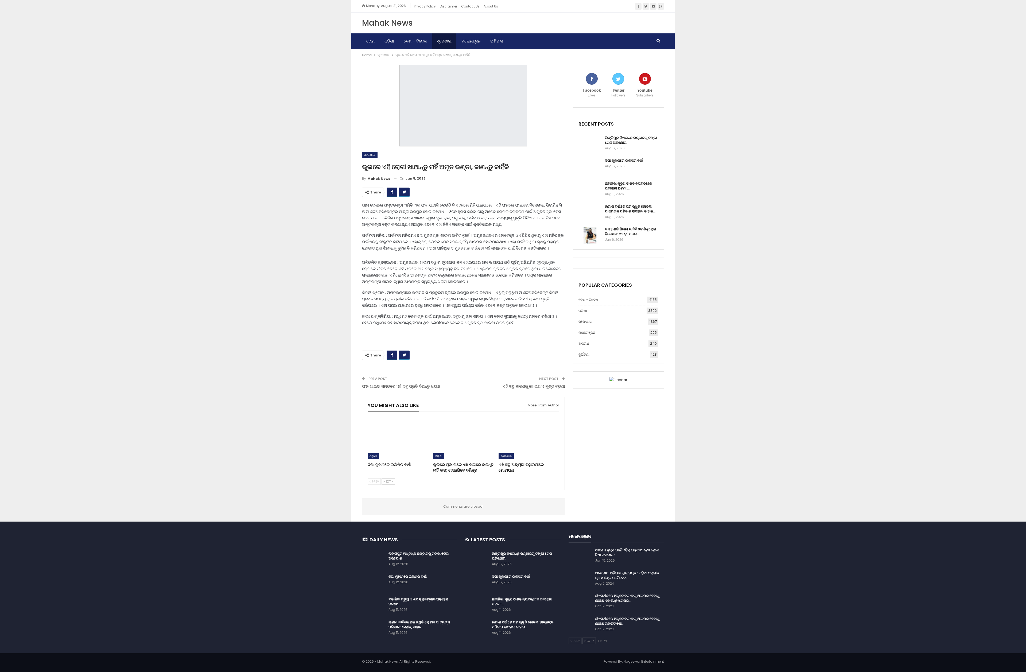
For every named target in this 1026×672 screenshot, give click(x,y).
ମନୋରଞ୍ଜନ (470, 41)
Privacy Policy (425, 6)
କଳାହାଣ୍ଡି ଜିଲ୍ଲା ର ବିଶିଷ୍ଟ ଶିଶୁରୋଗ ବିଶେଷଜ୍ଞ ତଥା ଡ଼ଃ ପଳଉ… (630, 231)
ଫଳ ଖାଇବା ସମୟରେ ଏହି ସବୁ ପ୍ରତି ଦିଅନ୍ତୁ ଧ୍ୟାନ (401, 386)
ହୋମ (370, 41)
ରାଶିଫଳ (496, 41)
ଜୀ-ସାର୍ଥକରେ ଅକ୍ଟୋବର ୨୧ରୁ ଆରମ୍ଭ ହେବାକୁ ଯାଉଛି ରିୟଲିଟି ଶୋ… (627, 621)
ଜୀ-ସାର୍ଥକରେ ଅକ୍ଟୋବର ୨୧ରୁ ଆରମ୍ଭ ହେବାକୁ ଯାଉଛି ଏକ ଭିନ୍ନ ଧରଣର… (627, 598)
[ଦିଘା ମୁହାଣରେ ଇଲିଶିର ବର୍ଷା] (398, 438)
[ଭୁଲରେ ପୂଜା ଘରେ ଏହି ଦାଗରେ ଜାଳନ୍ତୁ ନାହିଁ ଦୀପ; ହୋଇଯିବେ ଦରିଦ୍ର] (463, 438)
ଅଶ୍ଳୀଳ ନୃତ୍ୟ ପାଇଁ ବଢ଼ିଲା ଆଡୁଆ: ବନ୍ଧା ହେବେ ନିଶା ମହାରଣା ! (627, 552)
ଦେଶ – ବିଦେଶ (415, 41)
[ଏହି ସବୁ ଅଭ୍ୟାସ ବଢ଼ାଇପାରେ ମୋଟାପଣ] (529, 438)
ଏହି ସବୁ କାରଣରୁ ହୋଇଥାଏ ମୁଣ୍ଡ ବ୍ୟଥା (534, 386)
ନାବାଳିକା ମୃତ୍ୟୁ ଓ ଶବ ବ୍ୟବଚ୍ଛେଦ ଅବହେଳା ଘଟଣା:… (628, 186)
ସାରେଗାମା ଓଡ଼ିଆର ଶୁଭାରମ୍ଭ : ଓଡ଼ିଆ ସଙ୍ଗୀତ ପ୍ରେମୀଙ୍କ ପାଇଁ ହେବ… (627, 575)
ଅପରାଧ (583, 343)
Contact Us (470, 6)
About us (491, 6)
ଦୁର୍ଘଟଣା (583, 354)
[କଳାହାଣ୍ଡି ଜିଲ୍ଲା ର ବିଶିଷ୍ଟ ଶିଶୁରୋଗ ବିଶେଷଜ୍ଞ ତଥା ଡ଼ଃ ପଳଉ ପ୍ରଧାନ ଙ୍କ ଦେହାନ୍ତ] (589, 235)
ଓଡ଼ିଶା (389, 41)
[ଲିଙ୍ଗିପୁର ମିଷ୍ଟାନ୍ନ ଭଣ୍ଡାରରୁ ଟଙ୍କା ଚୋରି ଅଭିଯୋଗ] (589, 144)
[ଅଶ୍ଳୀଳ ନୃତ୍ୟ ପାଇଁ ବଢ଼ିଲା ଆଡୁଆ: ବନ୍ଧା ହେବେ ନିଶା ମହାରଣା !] (580, 556)
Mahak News (387, 23)
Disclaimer (448, 6)
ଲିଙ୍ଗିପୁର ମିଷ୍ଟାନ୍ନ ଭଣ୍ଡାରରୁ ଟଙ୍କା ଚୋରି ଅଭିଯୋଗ (631, 140)
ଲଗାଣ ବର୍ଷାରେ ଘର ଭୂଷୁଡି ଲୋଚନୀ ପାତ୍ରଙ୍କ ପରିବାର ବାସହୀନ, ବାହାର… (630, 209)
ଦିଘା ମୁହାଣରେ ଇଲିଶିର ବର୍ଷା (624, 160)
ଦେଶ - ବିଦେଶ (588, 299)
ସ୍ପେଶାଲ (444, 41)
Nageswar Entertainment (644, 661)
